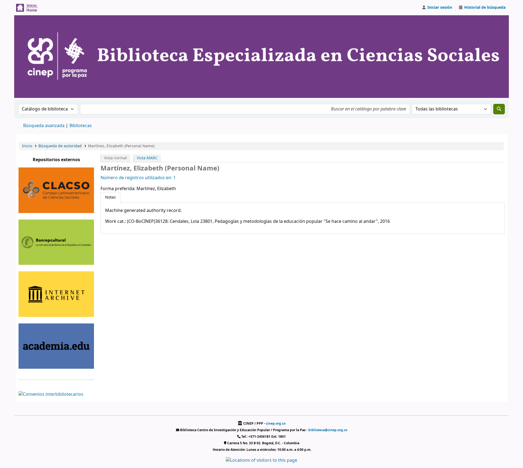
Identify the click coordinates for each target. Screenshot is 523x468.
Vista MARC (147, 158)
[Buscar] (499, 109)
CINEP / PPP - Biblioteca (28, 7)
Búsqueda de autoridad (60, 146)
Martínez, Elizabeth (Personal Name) (121, 146)
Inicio (27, 146)
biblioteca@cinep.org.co (327, 430)
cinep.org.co (275, 423)
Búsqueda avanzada (44, 125)
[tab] (110, 197)
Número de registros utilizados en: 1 (138, 178)
